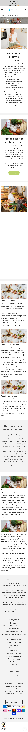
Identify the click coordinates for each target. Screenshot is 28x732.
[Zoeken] (21, 10)
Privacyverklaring (14, 659)
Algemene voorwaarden (14, 656)
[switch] (3, 728)
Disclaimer (14, 661)
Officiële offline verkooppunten (14, 626)
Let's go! (14, 173)
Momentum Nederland (14, 686)
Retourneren (14, 650)
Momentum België (14, 688)
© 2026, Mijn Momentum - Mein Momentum (13, 718)
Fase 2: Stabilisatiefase (14, 639)
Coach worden (14, 648)
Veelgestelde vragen (14, 653)
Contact (14, 664)
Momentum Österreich (14, 693)
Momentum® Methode (14, 631)
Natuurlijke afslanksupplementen (14, 634)
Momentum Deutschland (14, 691)
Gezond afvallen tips (14, 645)
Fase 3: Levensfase (14, 642)
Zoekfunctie (14, 623)
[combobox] (14, 724)
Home (2, 15)
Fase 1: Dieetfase (14, 637)
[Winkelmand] (26, 10)
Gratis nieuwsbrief (14, 628)
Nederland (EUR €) (13, 702)
